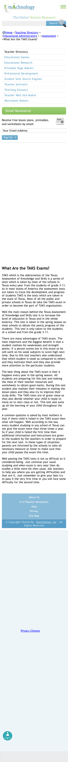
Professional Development (21, 73)
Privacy (34, 511)
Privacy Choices (30, 630)
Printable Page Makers (19, 68)
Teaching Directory (26, 32)
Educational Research (18, 62)
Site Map (34, 515)
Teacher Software (16, 84)
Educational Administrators (20, 35)
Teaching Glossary (16, 89)
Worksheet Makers (16, 100)
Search (56, 23)
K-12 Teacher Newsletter (34, 501)
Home (8, 32)
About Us (34, 497)
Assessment (49, 35)
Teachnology (18, 7)
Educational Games (16, 57)
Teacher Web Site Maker (20, 95)
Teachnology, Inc (46, 522)
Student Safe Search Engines (23, 78)
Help (34, 506)
